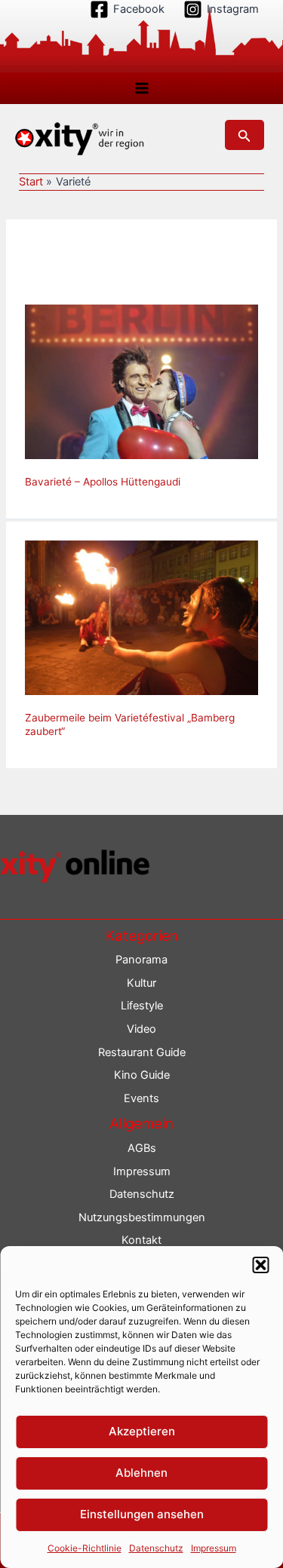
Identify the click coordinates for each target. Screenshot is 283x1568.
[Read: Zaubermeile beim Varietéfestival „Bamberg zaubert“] (141, 617)
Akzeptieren (142, 1431)
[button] (260, 1264)
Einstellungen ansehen (142, 1514)
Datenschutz (156, 1548)
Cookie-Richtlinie (85, 1548)
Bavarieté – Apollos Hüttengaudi (102, 482)
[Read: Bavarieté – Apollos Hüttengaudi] (141, 380)
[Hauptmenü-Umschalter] (142, 88)
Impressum (213, 1548)
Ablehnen (141, 1472)
